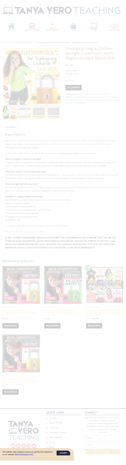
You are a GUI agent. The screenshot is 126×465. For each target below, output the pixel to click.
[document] (63, 232)
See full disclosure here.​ (24, 454)
